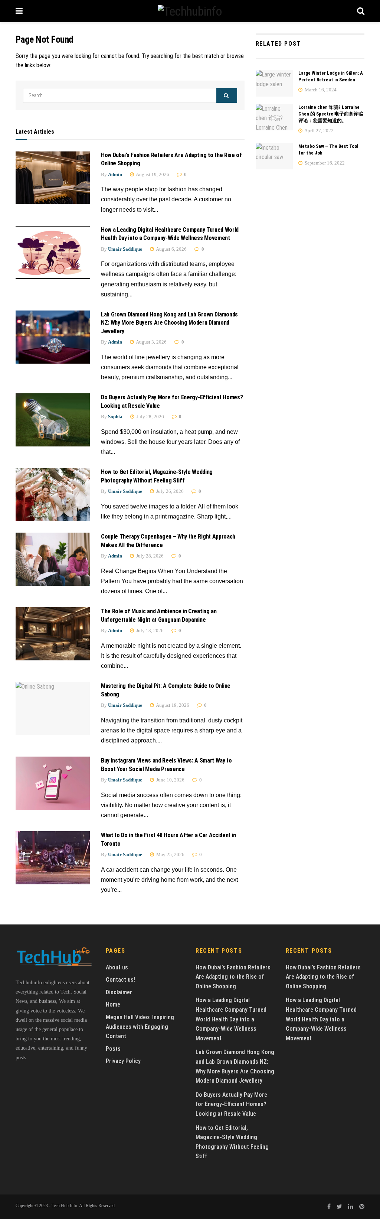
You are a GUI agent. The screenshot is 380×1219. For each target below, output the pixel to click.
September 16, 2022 (324, 163)
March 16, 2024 (320, 89)
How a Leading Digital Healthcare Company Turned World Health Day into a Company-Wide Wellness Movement (231, 1019)
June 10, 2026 (169, 780)
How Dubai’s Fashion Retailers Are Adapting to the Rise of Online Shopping (233, 977)
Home (113, 1004)
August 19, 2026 (152, 174)
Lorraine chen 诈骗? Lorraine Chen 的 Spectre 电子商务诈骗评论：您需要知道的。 (330, 113)
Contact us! (120, 979)
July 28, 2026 (149, 416)
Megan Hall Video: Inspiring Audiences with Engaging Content (140, 1027)
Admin (115, 174)
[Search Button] (226, 95)
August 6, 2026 (171, 249)
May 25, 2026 (169, 854)
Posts (113, 1048)
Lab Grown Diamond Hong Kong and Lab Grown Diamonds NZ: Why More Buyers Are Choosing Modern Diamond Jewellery (169, 323)
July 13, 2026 (149, 630)
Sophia (115, 416)
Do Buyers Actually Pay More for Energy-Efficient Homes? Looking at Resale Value (231, 1104)
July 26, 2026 (169, 491)
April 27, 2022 (319, 130)
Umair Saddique (125, 249)
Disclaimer (119, 992)
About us (117, 967)
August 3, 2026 (151, 342)
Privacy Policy (123, 1060)
